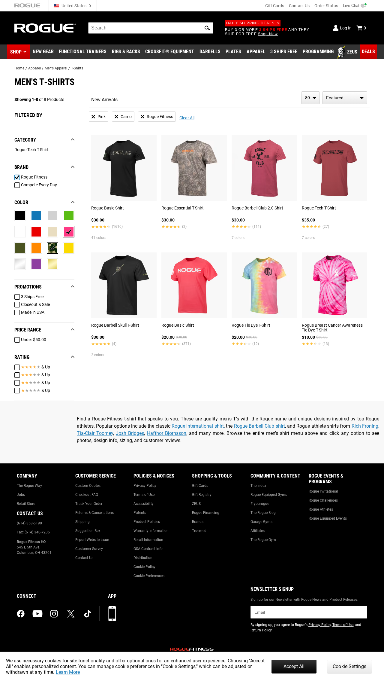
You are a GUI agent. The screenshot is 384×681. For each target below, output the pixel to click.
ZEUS (196, 504)
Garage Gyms (261, 522)
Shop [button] (16, 52)
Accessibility (144, 504)
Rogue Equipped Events (328, 518)
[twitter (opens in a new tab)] (70, 613)
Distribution (143, 558)
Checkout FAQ (86, 495)
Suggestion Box (87, 531)
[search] (150, 28)
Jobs (21, 495)
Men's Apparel (56, 68)
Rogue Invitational (323, 491)
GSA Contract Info (148, 549)
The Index (258, 486)
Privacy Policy (145, 486)
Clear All (186, 117)
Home (19, 68)
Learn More (68, 672)
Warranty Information (151, 531)
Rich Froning (365, 426)
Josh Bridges (130, 433)
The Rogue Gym (263, 540)
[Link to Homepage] (45, 28)
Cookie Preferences (149, 576)
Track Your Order (88, 504)
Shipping (82, 522)
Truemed (199, 531)
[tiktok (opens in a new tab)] (87, 613)
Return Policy (261, 630)
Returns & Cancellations (94, 513)
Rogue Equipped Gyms (268, 495)
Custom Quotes (87, 486)
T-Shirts (77, 68)
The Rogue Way (29, 486)
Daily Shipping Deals (250, 23)
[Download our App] (112, 613)
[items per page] (310, 97)
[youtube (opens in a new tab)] (37, 613)
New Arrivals (104, 99)
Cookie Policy (144, 567)
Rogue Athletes (321, 509)
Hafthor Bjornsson (166, 433)
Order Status (326, 5)
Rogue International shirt (198, 426)
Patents (140, 513)
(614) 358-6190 (29, 523)
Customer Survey (89, 549)
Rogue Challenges (323, 500)
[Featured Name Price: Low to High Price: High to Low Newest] (344, 97)
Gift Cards (274, 5)
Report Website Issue (92, 540)
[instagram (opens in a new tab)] (54, 613)
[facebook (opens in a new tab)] (20, 613)
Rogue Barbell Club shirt (259, 426)
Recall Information (148, 540)
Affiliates (257, 531)
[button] (207, 28)
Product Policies (147, 522)
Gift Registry (202, 495)
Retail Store (26, 504)
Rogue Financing (205, 513)
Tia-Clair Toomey (95, 433)
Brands (197, 522)
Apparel (34, 68)
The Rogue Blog (263, 513)
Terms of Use (144, 495)
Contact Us (299, 5)
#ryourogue (259, 504)
